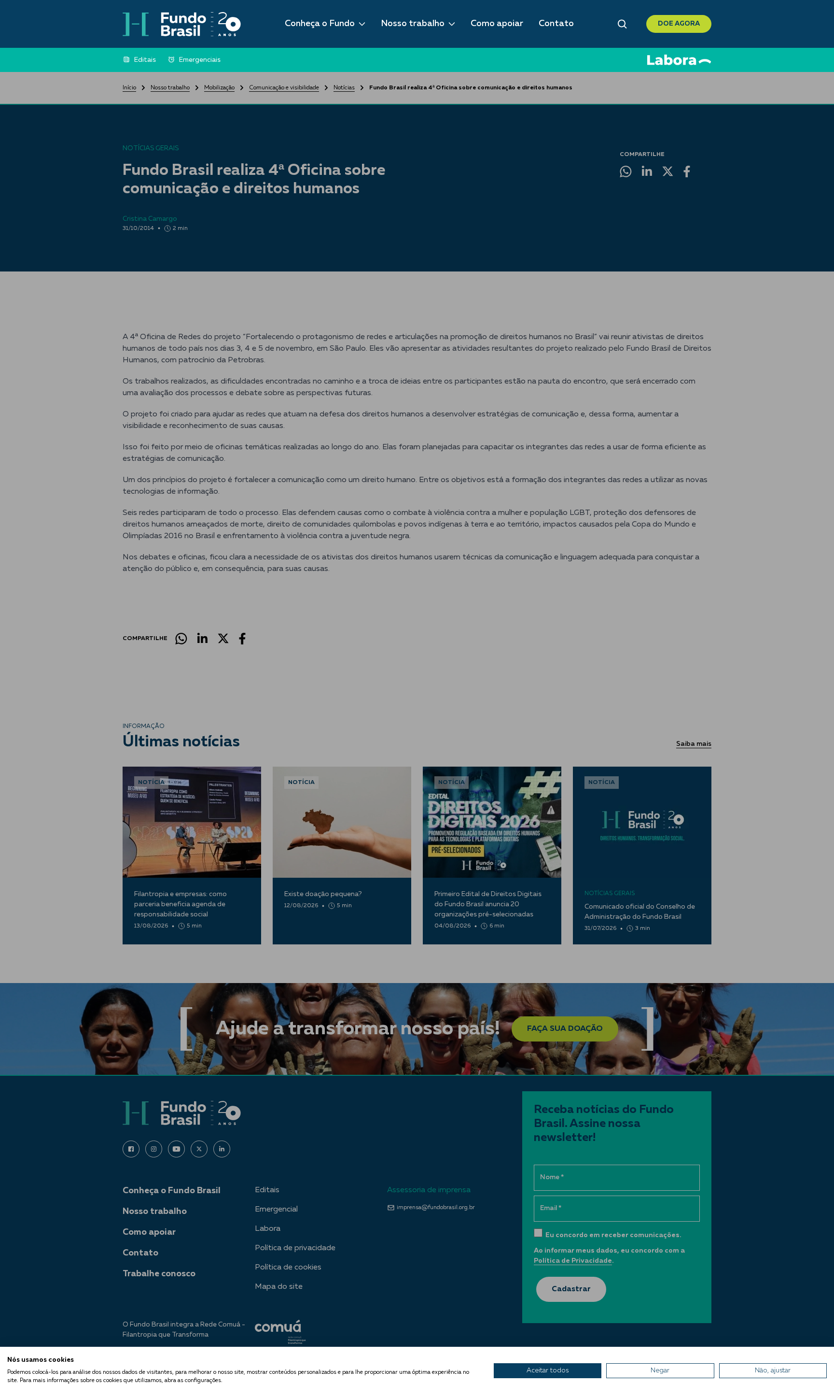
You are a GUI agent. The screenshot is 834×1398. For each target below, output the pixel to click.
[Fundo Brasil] (182, 24)
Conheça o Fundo (320, 23)
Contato (556, 23)
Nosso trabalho (413, 23)
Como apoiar (497, 23)
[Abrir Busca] (622, 24)
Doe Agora (679, 23)
